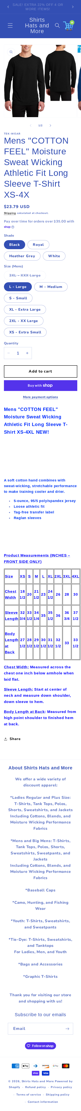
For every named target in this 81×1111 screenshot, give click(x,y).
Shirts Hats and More (38, 1081)
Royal (38, 244)
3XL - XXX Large (27, 276)
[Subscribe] (67, 1029)
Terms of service (28, 1095)
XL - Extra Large (25, 309)
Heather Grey (22, 256)
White (54, 256)
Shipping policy (58, 1095)
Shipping (10, 213)
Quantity (11, 343)
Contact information (43, 1102)
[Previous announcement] (8, 7)
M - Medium (51, 286)
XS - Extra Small (25, 332)
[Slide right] (50, 125)
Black (14, 244)
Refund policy (35, 1087)
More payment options (40, 397)
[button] (10, 25)
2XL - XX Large (23, 320)
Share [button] (15, 738)
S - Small (18, 298)
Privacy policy (61, 1087)
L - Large (18, 286)
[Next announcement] (73, 7)
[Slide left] (30, 125)
